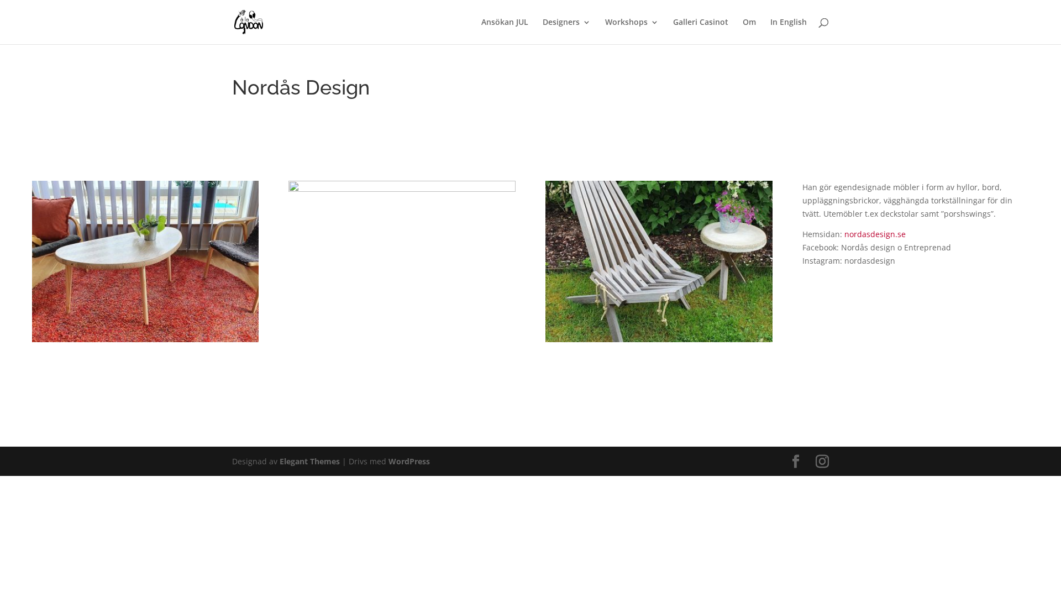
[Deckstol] (659, 342)
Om (749, 22)
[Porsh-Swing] (402, 342)
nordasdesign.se (875, 234)
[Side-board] (145, 342)
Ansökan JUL (504, 22)
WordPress (409, 461)
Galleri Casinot (700, 22)
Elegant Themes (310, 461)
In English (788, 22)
